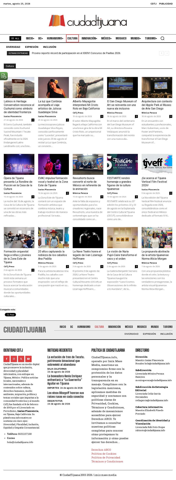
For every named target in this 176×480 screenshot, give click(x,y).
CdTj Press (78, 112)
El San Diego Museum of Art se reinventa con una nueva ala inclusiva (122, 105)
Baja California (57, 369)
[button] (162, 38)
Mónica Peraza (114, 112)
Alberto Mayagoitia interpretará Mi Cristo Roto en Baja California (86, 105)
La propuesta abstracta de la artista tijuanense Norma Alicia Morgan (155, 255)
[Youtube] (28, 359)
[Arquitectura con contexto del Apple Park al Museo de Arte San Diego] (157, 87)
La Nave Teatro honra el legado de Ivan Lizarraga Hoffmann (87, 255)
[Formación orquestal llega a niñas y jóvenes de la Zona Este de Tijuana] (19, 237)
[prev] (161, 53)
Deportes (53, 388)
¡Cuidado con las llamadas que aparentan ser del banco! (63, 53)
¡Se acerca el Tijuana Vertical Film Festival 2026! (154, 182)
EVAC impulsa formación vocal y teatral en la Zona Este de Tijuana (53, 182)
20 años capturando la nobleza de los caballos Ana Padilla (52, 255)
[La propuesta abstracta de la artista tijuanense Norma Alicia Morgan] (157, 237)
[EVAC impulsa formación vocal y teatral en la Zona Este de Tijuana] (53, 164)
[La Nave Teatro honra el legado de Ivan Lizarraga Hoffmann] (88, 237)
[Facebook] (6, 359)
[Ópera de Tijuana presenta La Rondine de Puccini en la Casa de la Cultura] (19, 164)
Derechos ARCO (101, 449)
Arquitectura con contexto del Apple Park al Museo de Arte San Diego (157, 105)
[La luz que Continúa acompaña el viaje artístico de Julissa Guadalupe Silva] (53, 87)
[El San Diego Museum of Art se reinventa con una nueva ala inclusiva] (122, 87)
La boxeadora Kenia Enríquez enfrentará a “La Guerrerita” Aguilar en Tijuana (64, 379)
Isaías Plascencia (12, 116)
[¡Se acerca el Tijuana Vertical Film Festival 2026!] (157, 164)
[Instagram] (14, 359)
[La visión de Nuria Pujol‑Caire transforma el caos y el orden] (122, 237)
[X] (21, 359)
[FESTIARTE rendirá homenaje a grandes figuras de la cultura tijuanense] (122, 164)
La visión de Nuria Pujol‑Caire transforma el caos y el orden (122, 255)
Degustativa (55, 401)
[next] (167, 53)
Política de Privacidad (105, 457)
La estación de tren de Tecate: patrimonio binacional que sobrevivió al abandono (65, 360)
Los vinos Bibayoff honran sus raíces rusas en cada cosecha (65, 394)
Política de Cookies (103, 453)
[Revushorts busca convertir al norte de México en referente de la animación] (88, 164)
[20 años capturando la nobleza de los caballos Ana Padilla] (53, 237)
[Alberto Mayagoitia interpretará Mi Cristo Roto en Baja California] (88, 87)
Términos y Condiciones (107, 461)
